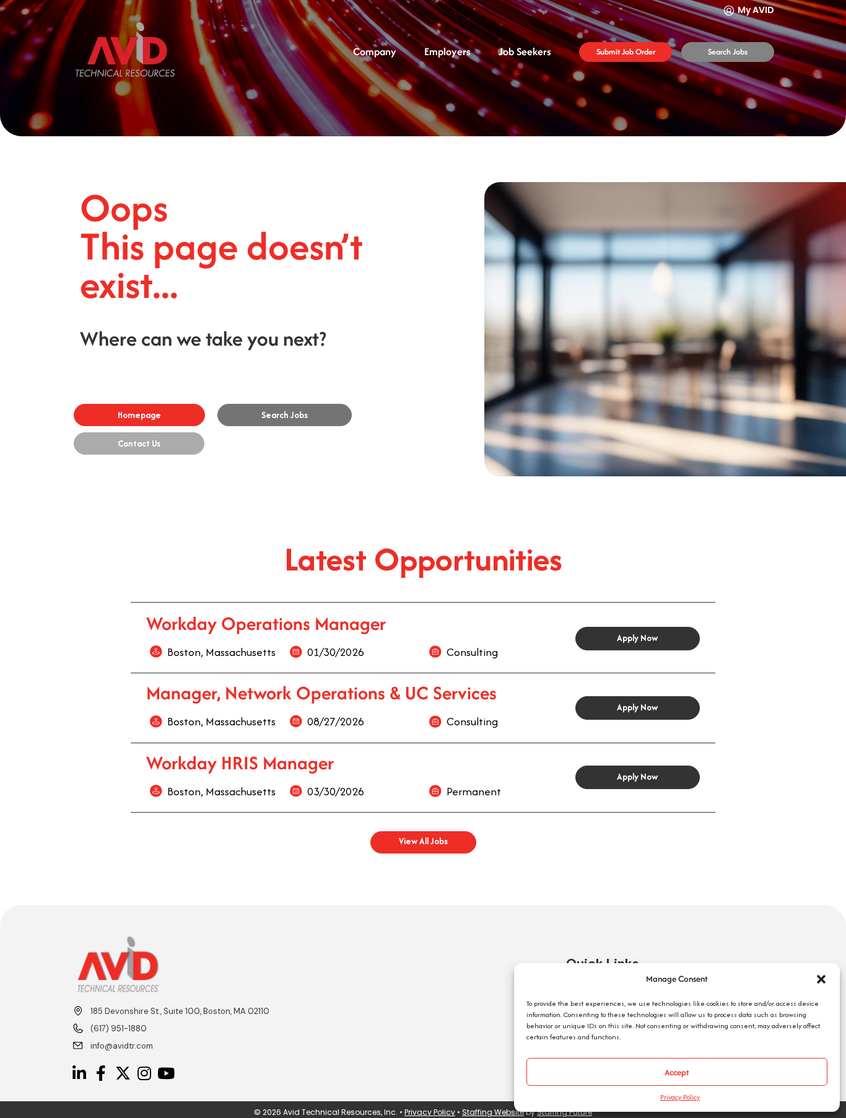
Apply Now (637, 638)
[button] (821, 979)
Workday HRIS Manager (240, 762)
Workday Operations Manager (266, 623)
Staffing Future (564, 1112)
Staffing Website (493, 1112)
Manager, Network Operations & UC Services (321, 692)
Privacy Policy (680, 1097)
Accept (677, 1072)
